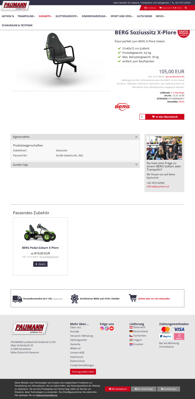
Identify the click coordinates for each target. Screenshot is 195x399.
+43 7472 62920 (182, 2)
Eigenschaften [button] (21, 136)
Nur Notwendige (142, 390)
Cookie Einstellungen (81, 365)
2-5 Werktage (177, 92)
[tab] (75, 137)
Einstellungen (166, 390)
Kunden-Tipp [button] (20, 164)
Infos (159, 16)
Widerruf (74, 348)
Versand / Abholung (81, 335)
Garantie (74, 344)
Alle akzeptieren (116, 389)
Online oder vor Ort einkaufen (154, 298)
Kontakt (74, 331)
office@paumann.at (158, 186)
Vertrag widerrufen (83, 371)
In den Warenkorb (166, 116)
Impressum (76, 357)
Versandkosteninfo (174, 76)
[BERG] (149, 107)
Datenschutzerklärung (46, 395)
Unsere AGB (76, 352)
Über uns (75, 327)
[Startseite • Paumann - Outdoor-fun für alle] (15, 5)
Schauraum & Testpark (17, 25)
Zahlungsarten (78, 340)
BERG (181, 101)
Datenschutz (77, 361)
